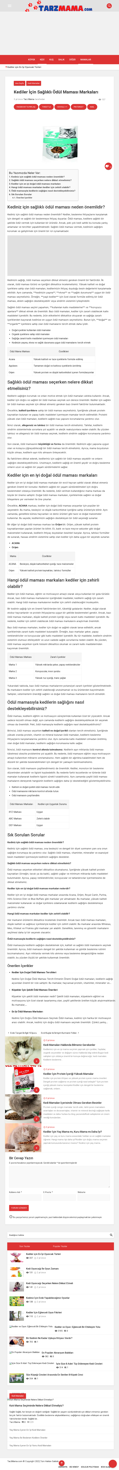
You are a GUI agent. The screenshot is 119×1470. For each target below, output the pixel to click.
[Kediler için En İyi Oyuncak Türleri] (16, 1261)
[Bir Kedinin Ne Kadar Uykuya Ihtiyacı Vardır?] (16, 1345)
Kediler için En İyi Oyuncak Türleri (24, 67)
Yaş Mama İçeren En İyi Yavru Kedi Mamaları (30, 1445)
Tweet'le (46, 107)
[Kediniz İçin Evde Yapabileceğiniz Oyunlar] (16, 1305)
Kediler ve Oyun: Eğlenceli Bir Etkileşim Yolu (77, 1327)
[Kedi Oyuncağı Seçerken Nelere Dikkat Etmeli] (16, 1290)
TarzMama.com (14, 1461)
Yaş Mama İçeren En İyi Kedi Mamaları (27, 1430)
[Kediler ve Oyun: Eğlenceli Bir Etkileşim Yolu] (31, 1326)
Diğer (72, 59)
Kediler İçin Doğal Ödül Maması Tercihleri (34, 972)
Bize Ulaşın (106, 1467)
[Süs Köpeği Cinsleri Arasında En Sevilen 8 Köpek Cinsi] (16, 1382)
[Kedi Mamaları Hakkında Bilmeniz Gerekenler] (23, 1064)
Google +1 (62, 107)
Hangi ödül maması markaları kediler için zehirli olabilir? (40, 187)
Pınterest (79, 107)
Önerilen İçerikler (24, 197)
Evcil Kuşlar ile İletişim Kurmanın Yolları (59, 1033)
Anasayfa (62, 1467)
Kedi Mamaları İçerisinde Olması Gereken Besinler (72, 1102)
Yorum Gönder (19, 1208)
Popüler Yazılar (60, 1246)
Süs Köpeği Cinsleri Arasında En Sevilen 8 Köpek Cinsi (54, 1374)
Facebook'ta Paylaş (26, 107)
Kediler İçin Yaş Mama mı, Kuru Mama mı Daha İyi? (72, 1131)
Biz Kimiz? (74, 1467)
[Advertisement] (59, 33)
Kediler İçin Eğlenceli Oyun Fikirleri (44, 1312)
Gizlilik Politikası (90, 1467)
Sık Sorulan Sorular (21, 194)
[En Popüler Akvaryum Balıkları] (24, 1352)
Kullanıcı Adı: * (15, 1192)
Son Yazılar (24, 1246)
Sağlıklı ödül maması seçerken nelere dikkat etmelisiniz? (41, 180)
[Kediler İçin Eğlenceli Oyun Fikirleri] (16, 1320)
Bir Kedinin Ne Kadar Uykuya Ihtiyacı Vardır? (49, 1338)
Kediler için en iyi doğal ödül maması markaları (36, 184)
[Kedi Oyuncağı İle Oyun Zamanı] (16, 1276)
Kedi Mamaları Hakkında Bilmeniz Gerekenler (69, 1044)
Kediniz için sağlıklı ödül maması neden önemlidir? (38, 176)
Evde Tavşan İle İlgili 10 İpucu (23, 1033)
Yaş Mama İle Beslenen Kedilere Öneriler (28, 1437)
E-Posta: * (48, 1192)
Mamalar (85, 59)
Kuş (51, 59)
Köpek (31, 59)
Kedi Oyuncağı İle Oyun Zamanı (42, 1268)
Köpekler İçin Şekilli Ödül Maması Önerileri (35, 990)
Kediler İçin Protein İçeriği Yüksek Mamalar (68, 1073)
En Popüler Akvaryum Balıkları (57, 1352)
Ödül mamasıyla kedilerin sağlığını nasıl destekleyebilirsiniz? (43, 191)
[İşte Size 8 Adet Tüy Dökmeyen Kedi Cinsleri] (31, 1363)
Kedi (42, 59)
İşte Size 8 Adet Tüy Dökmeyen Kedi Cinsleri (79, 1363)
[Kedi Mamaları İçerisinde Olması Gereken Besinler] (23, 1122)
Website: (82, 1192)
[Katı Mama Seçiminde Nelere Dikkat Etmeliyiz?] (30, 1399)
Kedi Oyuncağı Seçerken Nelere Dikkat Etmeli (49, 1283)
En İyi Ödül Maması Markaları (27, 1011)
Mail (92, 107)
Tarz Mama (28, 99)
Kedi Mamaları (18, 1396)
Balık (61, 59)
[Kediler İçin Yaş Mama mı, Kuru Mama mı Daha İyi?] (23, 1151)
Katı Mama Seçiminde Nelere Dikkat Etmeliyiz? (36, 1405)
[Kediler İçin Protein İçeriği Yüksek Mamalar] (23, 1093)
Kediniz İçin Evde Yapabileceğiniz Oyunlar (48, 1298)
